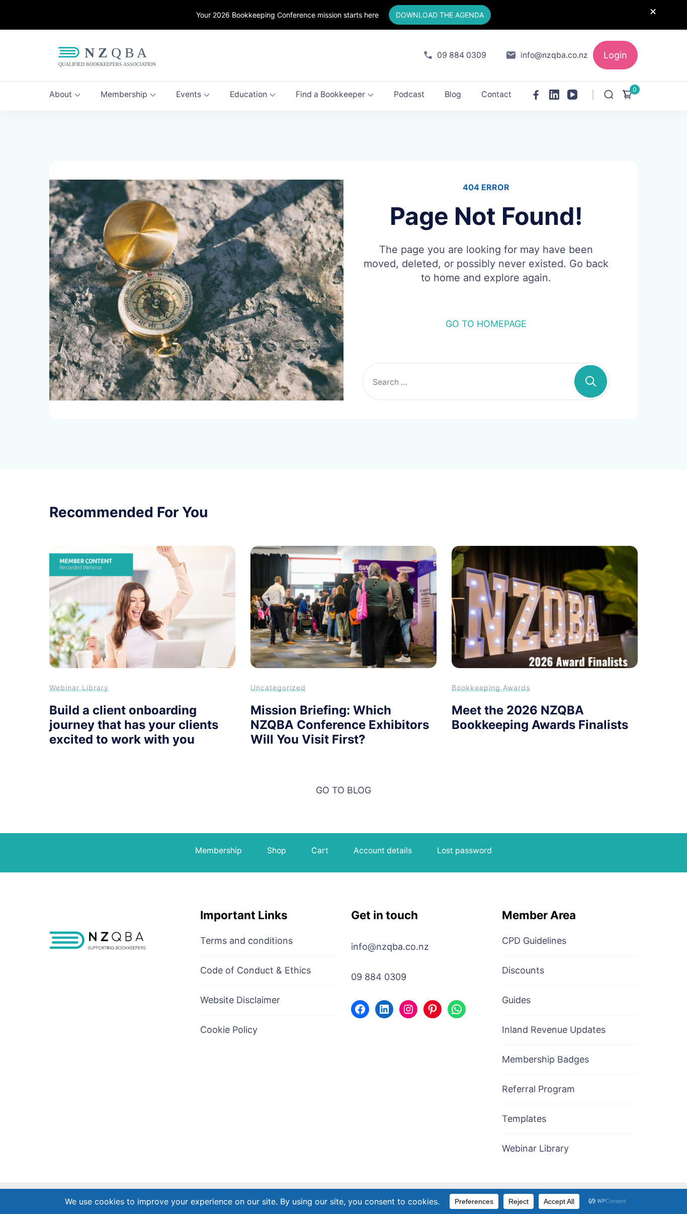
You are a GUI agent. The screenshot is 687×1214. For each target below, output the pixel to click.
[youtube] (572, 95)
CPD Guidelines (534, 940)
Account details (383, 850)
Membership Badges (545, 1059)
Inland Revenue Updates (554, 1029)
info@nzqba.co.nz (554, 55)
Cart (319, 850)
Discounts (523, 970)
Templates (524, 1118)
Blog (453, 94)
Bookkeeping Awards (491, 687)
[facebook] (536, 95)
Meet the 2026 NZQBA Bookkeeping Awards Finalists (540, 717)
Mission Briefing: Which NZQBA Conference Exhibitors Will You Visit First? (339, 724)
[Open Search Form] (609, 95)
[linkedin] (554, 95)
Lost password (464, 850)
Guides (516, 1000)
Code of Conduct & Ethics (255, 970)
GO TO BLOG (343, 790)
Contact (496, 94)
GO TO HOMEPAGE (486, 323)
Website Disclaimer (240, 1000)
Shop (276, 850)
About (60, 94)
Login (615, 55)
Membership (124, 94)
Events (188, 94)
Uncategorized (278, 687)
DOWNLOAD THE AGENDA (440, 15)
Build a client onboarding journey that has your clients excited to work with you (133, 724)
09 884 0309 (461, 55)
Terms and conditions (246, 940)
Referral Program (538, 1089)
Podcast (409, 94)
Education (248, 94)
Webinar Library (79, 687)
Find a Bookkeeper (330, 94)
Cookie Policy (228, 1029)
